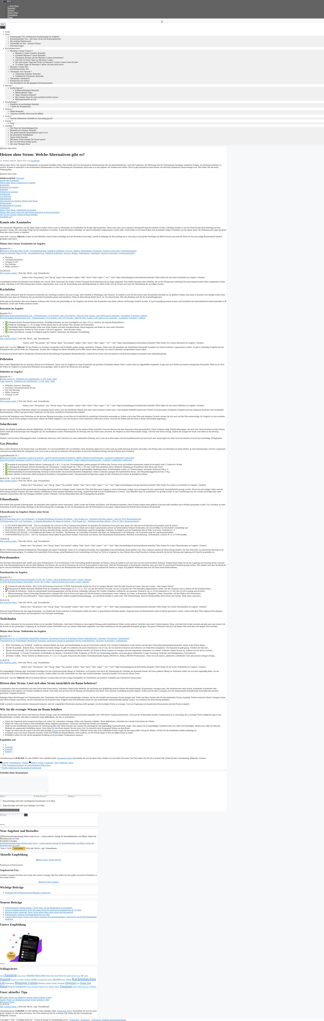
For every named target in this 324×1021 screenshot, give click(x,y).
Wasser (75, 986)
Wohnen (11, 10)
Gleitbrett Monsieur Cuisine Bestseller (30, 55)
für (82, 975)
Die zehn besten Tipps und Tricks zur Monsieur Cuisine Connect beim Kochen (46, 62)
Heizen (21, 979)
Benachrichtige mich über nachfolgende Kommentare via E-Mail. (29, 801)
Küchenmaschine (84, 979)
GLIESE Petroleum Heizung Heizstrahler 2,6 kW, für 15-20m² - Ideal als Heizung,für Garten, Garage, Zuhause (44, 582)
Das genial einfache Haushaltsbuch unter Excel (29, 133)
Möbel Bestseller (17, 111)
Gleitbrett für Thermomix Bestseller (29, 76)
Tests (7, 34)
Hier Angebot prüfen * (9, 273)
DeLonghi (67, 976)
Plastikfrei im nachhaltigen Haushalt (24, 104)
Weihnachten (85, 986)
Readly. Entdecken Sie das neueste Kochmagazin (21, 768)
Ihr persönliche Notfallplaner (21, 135)
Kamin (40, 763)
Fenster (78, 975)
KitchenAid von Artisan (19, 81)
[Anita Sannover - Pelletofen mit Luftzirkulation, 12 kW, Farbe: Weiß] (28, 379)
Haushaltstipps (11, 102)
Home (7, 32)
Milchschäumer (9, 983)
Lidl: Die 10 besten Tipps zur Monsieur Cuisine (34, 60)
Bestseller (11, 8)
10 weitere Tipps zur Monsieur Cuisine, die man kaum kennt (39, 64)
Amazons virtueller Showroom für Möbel (26, 114)
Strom (70, 763)
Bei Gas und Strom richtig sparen (23, 142)
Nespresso (70, 982)
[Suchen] (26, 814)
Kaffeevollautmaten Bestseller (27, 90)
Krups (64, 979)
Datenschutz (74, 1020)
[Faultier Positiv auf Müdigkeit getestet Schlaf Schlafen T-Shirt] (25, 997)
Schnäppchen (20, 986)
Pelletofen (63, 763)
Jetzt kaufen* (19, 848)
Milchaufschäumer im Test (25, 99)
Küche (69, 979)
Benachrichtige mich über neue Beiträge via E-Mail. (24, 805)
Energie (8, 121)
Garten (8, 116)
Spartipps (9, 126)
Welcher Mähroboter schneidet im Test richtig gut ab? (31, 118)
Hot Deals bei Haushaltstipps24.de (24, 128)
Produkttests (12, 15)
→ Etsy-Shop (13, 6)
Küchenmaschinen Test (19, 69)
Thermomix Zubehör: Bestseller (28, 74)
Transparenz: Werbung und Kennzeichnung (108, 1020)
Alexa (2, 976)
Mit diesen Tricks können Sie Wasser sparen (27, 139)
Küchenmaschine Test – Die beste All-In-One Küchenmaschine (35, 39)
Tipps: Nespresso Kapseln (25, 95)
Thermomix (66, 986)
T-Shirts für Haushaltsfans (20, 106)
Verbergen (20, 178)
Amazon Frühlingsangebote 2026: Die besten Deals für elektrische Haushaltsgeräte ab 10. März (43, 910)
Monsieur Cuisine (26, 982)
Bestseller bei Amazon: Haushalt (23, 130)
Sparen (51, 987)
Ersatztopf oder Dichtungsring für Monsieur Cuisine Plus (27, 893)
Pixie (78, 983)
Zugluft (55, 730)
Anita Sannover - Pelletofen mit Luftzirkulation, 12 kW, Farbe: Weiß (27, 381)
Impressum (85, 1020)
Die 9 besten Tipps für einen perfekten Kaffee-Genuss (36, 97)
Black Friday (40, 975)
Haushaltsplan (15, 979)
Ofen (56, 763)
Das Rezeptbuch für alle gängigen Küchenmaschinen (31, 83)
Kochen (57, 979)
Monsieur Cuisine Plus (19, 67)
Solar (12, 123)
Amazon (10, 975)
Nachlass (61, 983)
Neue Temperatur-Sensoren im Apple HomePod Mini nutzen (26, 765)
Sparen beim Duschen (19, 137)
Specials (8, 85)
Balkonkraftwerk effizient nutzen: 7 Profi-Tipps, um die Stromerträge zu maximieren (38, 908)
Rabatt (3, 986)
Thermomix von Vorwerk (20, 72)
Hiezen (34, 763)
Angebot (30, 975)
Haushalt (5, 979)
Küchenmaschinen (12, 48)
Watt (79, 987)
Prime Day (85, 983)
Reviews (11, 986)
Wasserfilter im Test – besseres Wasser (25, 43)
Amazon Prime (21, 975)
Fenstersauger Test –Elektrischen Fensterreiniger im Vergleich (34, 37)
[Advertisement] (22, 819)
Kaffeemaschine (43, 979)
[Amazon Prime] (7, 1002)
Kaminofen (48, 763)
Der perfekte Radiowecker (20, 41)
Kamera (50, 979)
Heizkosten (27, 979)
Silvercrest (42, 987)
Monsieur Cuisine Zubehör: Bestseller (30, 53)
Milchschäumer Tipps (23, 93)
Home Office (13, 13)
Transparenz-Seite (64, 758)
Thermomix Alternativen (20, 78)
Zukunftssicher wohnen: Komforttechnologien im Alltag (27, 915)
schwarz (29, 986)
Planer (10, 17)
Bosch (61, 976)
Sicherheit (35, 987)
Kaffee (34, 979)
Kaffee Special (16, 88)
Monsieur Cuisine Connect (21, 51)
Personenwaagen (17, 46)
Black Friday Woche (52, 975)
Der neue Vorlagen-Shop (20, 144)
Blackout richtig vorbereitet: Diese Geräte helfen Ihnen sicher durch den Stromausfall (39, 912)
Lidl (2, 982)
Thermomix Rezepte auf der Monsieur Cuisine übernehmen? (39, 58)
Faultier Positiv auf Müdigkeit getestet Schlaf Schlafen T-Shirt (24, 1000)
